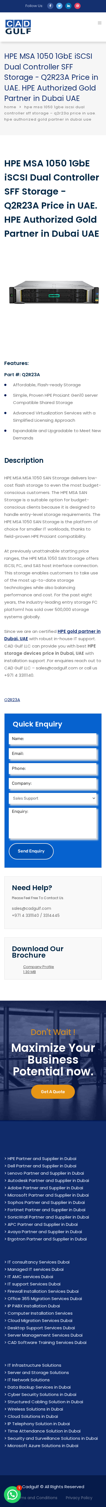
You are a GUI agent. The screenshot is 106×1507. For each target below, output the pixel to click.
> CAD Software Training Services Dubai (45, 1342)
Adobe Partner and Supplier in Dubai (45, 1188)
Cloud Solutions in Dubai (33, 1416)
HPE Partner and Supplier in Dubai (42, 1158)
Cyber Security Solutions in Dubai (42, 1394)
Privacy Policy (79, 1498)
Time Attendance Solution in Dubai (44, 1431)
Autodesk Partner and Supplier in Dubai (48, 1180)
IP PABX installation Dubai (34, 1306)
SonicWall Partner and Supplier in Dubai (48, 1217)
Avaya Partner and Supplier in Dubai (45, 1232)
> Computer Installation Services (38, 1313)
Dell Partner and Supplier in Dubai (42, 1166)
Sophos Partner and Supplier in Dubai (46, 1202)
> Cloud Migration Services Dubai (38, 1320)
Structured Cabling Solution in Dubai (45, 1402)
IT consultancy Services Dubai (39, 1262)
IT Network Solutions (29, 1380)
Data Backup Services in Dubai (39, 1387)
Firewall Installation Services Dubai (43, 1291)
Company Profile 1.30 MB (38, 969)
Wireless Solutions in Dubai (35, 1409)
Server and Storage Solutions (38, 1372)
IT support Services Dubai (34, 1284)
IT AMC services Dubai (30, 1277)
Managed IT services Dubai (36, 1269)
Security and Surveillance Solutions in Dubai (53, 1438)
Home (10, 107)
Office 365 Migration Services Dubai (45, 1298)
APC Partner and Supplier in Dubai (43, 1224)
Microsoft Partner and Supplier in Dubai (48, 1195)
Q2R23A (12, 700)
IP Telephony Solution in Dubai (39, 1424)
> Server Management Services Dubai (43, 1335)
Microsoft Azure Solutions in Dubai (43, 1446)
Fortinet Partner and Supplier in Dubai (46, 1210)
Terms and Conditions (35, 1498)
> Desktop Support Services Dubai (39, 1328)
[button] (12, 1494)
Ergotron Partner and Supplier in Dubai (47, 1239)
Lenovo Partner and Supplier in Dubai (46, 1173)
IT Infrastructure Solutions (34, 1365)
